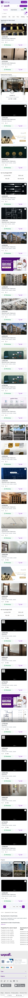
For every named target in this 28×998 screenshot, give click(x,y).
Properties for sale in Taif (6, 939)
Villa (9, 16)
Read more (3, 924)
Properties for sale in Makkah (7, 933)
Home (2, 912)
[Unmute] (25, 714)
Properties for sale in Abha (7, 937)
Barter (23, 9)
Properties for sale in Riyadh (7, 930)
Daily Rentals (14, 9)
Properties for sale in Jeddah (7, 932)
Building (23, 16)
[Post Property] (18, 6)
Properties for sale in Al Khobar (7, 942)
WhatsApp (8, 45)
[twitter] (17, 981)
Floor (18, 16)
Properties (5, 9)
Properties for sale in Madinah (7, 935)
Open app (24, 2)
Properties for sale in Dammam (7, 941)
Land (13, 16)
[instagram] (1, 981)
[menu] (2, 6)
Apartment (4, 16)
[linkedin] (11, 981)
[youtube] (14, 981)
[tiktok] (4, 981)
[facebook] (8, 981)
